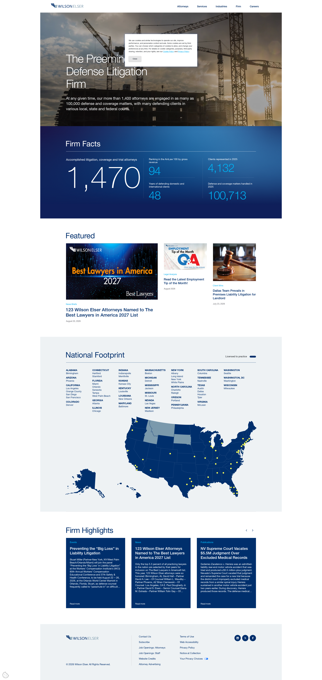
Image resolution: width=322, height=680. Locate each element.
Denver (69, 405)
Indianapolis (125, 373)
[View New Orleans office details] (208, 484)
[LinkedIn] (237, 638)
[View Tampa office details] (231, 487)
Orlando (96, 386)
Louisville (123, 391)
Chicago (96, 411)
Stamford (97, 376)
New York (176, 379)
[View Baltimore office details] (238, 450)
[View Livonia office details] (222, 443)
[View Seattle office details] (137, 421)
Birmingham (72, 373)
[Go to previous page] (246, 530)
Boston (148, 373)
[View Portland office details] (132, 430)
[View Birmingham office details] (217, 473)
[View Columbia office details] (231, 468)
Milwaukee (229, 388)
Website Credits (147, 658)
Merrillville (124, 376)
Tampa (95, 392)
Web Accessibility (189, 642)
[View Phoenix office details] (150, 470)
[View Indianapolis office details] (215, 450)
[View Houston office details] (193, 486)
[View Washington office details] (238, 452)
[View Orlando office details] (234, 487)
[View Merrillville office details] (212, 447)
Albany (174, 373)
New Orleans (125, 398)
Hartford (96, 373)
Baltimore (123, 406)
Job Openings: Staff (149, 653)
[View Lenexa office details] (194, 456)
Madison (149, 411)
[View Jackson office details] (208, 477)
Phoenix (70, 380)
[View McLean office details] (237, 452)
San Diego (71, 394)
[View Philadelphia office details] (241, 446)
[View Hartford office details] (247, 440)
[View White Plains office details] (244, 443)
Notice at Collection (190, 653)
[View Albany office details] (243, 438)
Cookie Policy (168, 51)
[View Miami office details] (237, 493)
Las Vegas (150, 403)
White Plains (177, 382)
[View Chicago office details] (211, 446)
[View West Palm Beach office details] (237, 490)
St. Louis (149, 395)
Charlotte (176, 389)
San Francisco (73, 397)
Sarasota (97, 389)
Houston (201, 394)
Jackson (149, 388)
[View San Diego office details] (137, 470)
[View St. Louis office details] (205, 458)
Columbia (202, 373)
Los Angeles (72, 388)
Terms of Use (187, 636)
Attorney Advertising (149, 664)
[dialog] (161, 50)
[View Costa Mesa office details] (137, 467)
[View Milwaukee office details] (209, 441)
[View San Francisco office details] (128, 450)
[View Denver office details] (170, 453)
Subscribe (144, 642)
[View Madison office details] (243, 444)
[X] (245, 638)
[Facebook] (253, 638)
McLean (201, 405)
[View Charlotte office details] (231, 464)
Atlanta (96, 403)
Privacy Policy (187, 647)
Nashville (202, 380)
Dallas (200, 391)
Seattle (227, 373)
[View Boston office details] (249, 438)
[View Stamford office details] (246, 441)
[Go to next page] (253, 530)
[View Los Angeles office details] (135, 465)
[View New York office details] (244, 444)
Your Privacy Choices (191, 658)
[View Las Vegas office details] (143, 459)
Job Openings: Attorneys (152, 647)
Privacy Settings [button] (6, 675)
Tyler (199, 397)
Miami (95, 383)
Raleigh (175, 392)
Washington (230, 380)
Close (135, 59)
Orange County (74, 391)
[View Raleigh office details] (237, 462)
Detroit (148, 380)
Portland (175, 400)
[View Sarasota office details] (234, 493)
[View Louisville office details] (217, 458)
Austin (200, 388)
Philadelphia (177, 408)
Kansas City (125, 383)
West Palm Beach (101, 395)
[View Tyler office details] (191, 481)
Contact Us (145, 636)
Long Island (177, 376)
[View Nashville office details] (215, 464)
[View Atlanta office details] (223, 473)
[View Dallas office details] (190, 478)
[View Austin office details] (187, 484)
